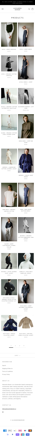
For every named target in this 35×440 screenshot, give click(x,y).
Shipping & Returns (7, 368)
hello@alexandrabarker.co (9, 409)
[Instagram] (2, 412)
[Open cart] (32, 9)
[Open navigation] (3, 9)
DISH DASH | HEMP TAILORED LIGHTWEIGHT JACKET (26, 307)
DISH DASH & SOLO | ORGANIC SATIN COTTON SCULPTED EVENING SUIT (9, 299)
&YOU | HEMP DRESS (26, 49)
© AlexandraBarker (17, 420)
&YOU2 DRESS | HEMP (25, 82)
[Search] (29, 9)
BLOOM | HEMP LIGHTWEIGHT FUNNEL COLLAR (9, 245)
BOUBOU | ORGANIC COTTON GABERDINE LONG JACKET (26, 237)
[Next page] (24, 346)
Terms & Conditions (7, 371)
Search (4, 365)
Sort (17, 355)
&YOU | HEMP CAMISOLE (9, 49)
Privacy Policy (6, 374)
